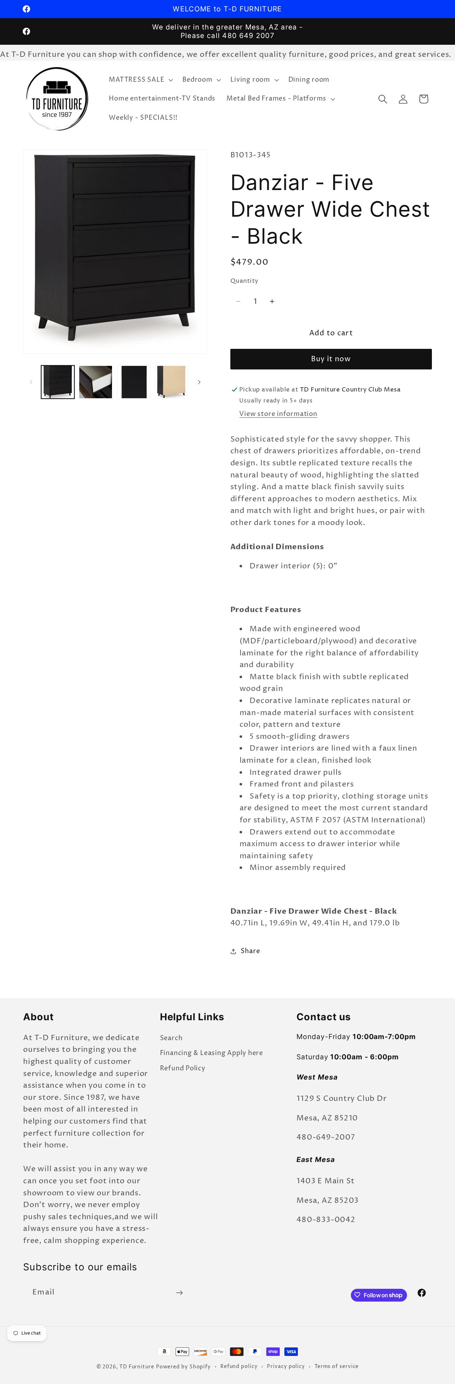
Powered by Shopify (183, 1367)
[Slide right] (199, 382)
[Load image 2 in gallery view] (95, 382)
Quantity (244, 281)
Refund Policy (182, 1068)
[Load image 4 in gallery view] (171, 382)
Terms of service (337, 1366)
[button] (140, 80)
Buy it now (331, 359)
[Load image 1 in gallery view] (58, 382)
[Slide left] (31, 382)
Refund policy (239, 1366)
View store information (278, 413)
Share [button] (250, 951)
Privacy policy (286, 1366)
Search (171, 1038)
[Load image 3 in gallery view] (133, 382)
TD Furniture (136, 1367)
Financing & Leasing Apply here (211, 1053)
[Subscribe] (179, 1292)
